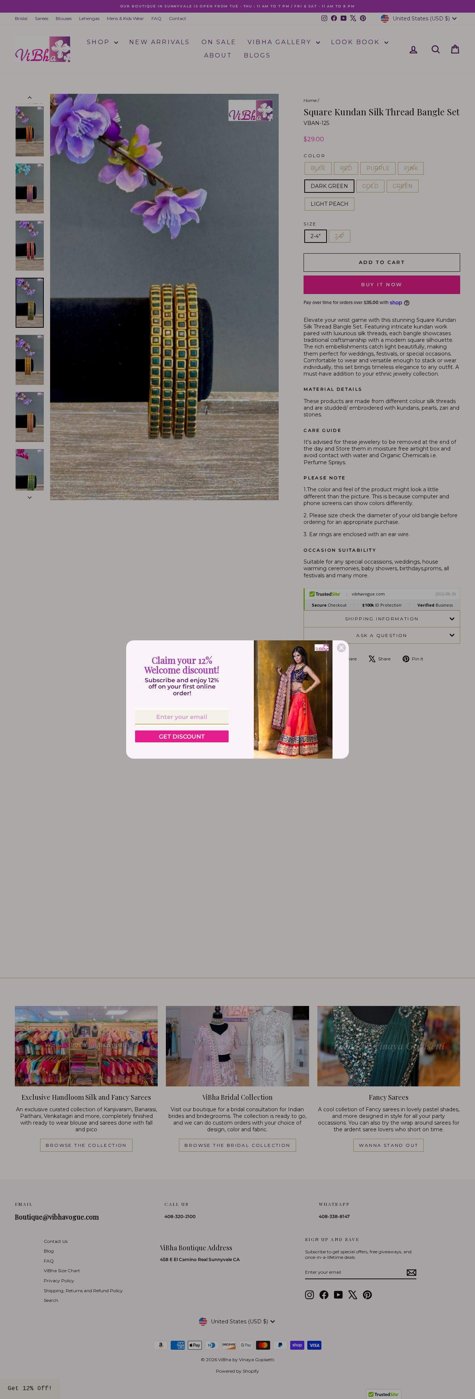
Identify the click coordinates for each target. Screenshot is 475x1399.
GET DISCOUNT (182, 736)
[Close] (341, 647)
